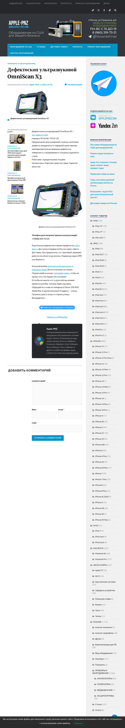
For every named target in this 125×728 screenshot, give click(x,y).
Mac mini (99, 237)
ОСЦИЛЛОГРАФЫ (33, 3)
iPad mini (99, 295)
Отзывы (41, 47)
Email (61, 410)
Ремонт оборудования (99, 47)
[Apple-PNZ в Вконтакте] (93, 10)
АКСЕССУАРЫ (100, 565)
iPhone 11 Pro (101, 352)
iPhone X (99, 502)
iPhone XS (99, 514)
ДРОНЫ (107, 3)
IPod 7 (98, 531)
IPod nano (99, 536)
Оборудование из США (21, 47)
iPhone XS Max (101, 520)
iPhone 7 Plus (101, 479)
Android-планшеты (103, 627)
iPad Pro (98, 329)
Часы (97, 610)
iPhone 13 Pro (101, 392)
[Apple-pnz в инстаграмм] (98, 10)
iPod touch (99, 542)
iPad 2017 (99, 254)
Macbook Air (100, 553)
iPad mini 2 (99, 300)
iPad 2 (97, 248)
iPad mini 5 (99, 318)
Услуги (98, 710)
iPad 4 (97, 277)
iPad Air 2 (99, 289)
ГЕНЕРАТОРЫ (66, 3)
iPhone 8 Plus (101, 491)
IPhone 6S (99, 462)
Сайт (34, 423)
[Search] (115, 10)
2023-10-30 (47, 84)
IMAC (95, 220)
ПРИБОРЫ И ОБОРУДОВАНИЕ (87, 3)
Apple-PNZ (34, 84)
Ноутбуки (99, 659)
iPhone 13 (99, 381)
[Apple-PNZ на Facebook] (104, 10)
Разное (98, 604)
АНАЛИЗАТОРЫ (50, 3)
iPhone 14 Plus (101, 404)
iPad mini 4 (99, 312)
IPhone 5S (99, 439)
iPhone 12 (99, 364)
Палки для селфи (103, 599)
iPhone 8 (99, 485)
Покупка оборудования (21, 53)
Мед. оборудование (104, 653)
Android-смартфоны (104, 633)
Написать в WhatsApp (57, 317)
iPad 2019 (99, 266)
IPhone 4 (99, 415)
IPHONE (97, 341)
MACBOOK (98, 548)
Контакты (78, 47)
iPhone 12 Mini (101, 369)
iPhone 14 (99, 398)
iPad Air (98, 283)
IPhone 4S (99, 421)
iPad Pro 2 (99, 335)
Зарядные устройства (105, 590)
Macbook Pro (101, 559)
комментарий (39, 381)
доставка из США (40, 135)
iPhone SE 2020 (101, 496)
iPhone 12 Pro (101, 375)
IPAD (95, 243)
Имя (34, 410)
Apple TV (99, 570)
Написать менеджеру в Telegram (58, 307)
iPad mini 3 (99, 306)
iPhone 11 (99, 346)
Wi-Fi (97, 576)
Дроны (98, 639)
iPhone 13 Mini (101, 387)
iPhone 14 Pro (101, 410)
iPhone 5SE (100, 444)
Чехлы (98, 616)
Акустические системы (105, 582)
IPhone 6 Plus (101, 456)
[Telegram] (110, 10)
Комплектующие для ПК (106, 644)
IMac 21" (99, 226)
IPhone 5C (99, 433)
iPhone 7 (99, 473)
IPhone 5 (99, 427)
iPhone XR (99, 508)
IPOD (95, 525)
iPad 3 (97, 272)
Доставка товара (59, 47)
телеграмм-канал (61, 273)
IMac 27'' (99, 232)
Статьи (98, 704)
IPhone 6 (99, 450)
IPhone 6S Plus (101, 468)
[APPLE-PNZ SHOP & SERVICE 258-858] (62, 29)
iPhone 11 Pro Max (103, 358)
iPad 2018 (99, 260)
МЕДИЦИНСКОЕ (15, 3)
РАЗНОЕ (97, 622)
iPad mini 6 (99, 324)
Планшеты (100, 665)
